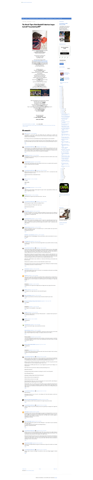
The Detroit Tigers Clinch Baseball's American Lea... (65, 137)
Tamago (26, 312)
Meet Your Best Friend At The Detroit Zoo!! (65, 124)
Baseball (40, 125)
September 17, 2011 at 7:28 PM (32, 318)
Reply (25, 143)
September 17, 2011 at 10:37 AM (36, 187)
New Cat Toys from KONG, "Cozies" (65, 166)
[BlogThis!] (39, 124)
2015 (61, 102)
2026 (61, 87)
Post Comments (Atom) (30, 470)
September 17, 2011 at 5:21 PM (36, 295)
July (61, 169)
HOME (23, 18)
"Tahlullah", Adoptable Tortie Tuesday (64, 148)
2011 (61, 107)
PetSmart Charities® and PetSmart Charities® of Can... (65, 153)
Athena (26, 289)
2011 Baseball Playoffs (28, 125)
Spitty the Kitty (27, 330)
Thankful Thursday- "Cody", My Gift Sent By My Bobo (65, 156)
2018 (61, 98)
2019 (61, 97)
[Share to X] (40, 124)
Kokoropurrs (27, 411)
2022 (61, 93)
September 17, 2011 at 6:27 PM (34, 306)
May (62, 172)
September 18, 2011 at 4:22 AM (36, 336)
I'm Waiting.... (63, 120)
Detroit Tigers (45, 60)
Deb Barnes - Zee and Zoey (29, 234)
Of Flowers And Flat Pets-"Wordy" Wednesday (65, 158)
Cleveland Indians (37, 60)
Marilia (26, 318)
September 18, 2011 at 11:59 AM (41, 405)
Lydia (25, 133)
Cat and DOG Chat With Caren (30, 146)
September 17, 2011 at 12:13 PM (41, 201)
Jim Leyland (26, 126)
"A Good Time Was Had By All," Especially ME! (65, 114)
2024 (61, 90)
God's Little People (28, 421)
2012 (61, 106)
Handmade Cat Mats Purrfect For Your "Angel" (67, 73)
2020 (61, 95)
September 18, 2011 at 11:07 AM (43, 399)
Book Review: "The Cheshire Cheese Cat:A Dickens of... (65, 150)
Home (40, 468)
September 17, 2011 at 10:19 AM (41, 170)
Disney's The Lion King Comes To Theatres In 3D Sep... (65, 142)
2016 (61, 101)
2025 (61, 89)
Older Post (55, 468)
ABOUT (26, 18)
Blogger (56, 477)
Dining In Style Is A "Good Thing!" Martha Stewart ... (65, 126)
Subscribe (65, 53)
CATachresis (27, 268)
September (63, 112)
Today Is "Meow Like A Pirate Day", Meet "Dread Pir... (65, 135)
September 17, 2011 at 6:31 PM (33, 312)
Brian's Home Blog (28, 295)
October (62, 111)
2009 (61, 180)
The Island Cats (27, 324)
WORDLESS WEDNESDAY (49, 18)
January (62, 177)
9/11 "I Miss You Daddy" (65, 151)
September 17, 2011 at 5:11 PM (32, 289)
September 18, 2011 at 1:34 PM (34, 411)
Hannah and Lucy (28, 227)
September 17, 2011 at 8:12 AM (41, 146)
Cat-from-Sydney (28, 187)
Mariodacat (27, 155)
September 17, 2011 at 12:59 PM (36, 218)
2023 (61, 91)
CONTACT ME (60, 18)
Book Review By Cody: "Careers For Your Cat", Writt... (65, 164)
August (62, 168)
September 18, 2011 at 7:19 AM (41, 356)
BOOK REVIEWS (42, 18)
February (62, 176)
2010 (61, 179)
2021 (61, 94)
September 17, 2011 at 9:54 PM (35, 324)
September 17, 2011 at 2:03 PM (39, 234)
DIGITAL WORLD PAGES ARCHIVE (30, 344)
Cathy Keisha (27, 211)
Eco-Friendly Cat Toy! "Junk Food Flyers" (65, 122)
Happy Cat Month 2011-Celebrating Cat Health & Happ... (65, 145)
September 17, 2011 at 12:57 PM (34, 211)
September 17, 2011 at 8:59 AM (34, 155)
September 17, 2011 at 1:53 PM (36, 227)
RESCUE (55, 18)
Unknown (26, 275)
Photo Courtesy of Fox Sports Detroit (40, 96)
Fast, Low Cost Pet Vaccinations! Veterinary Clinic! (67, 78)
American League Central (35, 125)
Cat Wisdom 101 (27, 241)
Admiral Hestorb (27, 161)
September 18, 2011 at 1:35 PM (36, 421)
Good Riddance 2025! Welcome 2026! (63, 24)
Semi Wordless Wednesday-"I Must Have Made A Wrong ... (65, 129)
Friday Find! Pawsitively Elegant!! (64, 140)
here (25, 142)
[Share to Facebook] (41, 124)
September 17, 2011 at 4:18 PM (33, 275)
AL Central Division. (44, 61)
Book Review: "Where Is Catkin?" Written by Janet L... (65, 161)
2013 (61, 105)
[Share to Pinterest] (42, 124)
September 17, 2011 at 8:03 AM (32, 133)
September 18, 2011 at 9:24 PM (41, 430)
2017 (61, 99)
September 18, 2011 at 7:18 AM (34, 350)
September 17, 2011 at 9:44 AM (35, 161)
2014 (61, 103)
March (62, 175)
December (63, 108)
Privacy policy (61, 224)
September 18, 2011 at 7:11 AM (41, 344)
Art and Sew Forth (28, 218)
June (62, 171)
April (62, 173)
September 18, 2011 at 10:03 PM (41, 449)
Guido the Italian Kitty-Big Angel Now (31, 399)
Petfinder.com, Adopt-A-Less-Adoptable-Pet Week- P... (65, 132)
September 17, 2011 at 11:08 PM (35, 330)
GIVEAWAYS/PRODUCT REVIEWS (33, 18)
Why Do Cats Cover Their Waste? (64, 83)
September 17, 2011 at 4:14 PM (34, 268)
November (63, 110)
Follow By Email (62, 60)
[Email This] (38, 124)
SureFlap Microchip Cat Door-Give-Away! (64, 119)
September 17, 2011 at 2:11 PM (35, 241)
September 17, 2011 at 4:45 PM (34, 284)
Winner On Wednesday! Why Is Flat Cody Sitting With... (65, 116)
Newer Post (24, 468)
